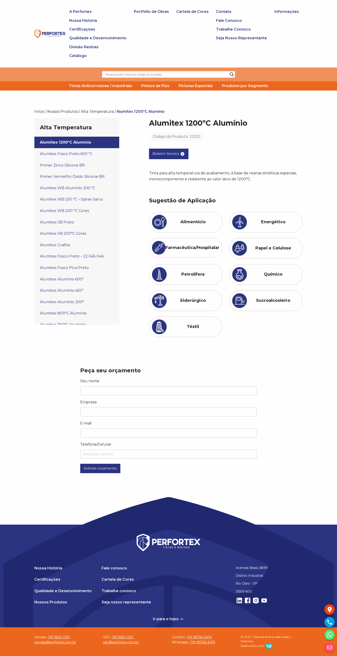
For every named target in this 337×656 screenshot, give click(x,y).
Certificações (82, 29)
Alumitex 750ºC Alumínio (63, 324)
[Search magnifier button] (232, 74)
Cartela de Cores (192, 11)
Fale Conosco (229, 20)
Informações (286, 11)
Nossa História (83, 20)
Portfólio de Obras (151, 11)
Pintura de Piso (155, 86)
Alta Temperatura (97, 111)
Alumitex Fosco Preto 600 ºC (66, 154)
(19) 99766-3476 (199, 637)
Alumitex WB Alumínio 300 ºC (67, 188)
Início (39, 111)
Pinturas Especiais (196, 86)
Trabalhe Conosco (233, 29)
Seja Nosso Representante (241, 38)
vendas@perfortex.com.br (55, 642)
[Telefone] (329, 622)
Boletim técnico (166, 154)
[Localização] (329, 609)
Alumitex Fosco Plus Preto (64, 268)
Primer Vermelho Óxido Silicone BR (72, 176)
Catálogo (78, 56)
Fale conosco (114, 568)
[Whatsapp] (329, 635)
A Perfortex (80, 11)
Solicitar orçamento (100, 468)
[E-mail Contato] (329, 647)
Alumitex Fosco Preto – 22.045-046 (72, 256)
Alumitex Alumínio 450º (61, 290)
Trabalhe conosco (119, 591)
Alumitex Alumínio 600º (62, 279)
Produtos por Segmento (245, 86)
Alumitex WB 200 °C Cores (64, 211)
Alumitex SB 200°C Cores (63, 233)
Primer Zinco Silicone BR (62, 165)
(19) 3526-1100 (59, 637)
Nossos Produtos (62, 111)
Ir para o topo (166, 619)
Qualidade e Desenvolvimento (98, 38)
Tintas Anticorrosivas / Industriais (100, 86)
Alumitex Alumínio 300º (62, 302)
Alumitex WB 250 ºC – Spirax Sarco (71, 199)
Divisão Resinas (84, 47)
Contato (224, 11)
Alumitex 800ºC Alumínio (63, 313)
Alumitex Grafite (55, 245)
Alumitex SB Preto (57, 222)
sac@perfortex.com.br (120, 642)
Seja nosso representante (126, 602)
